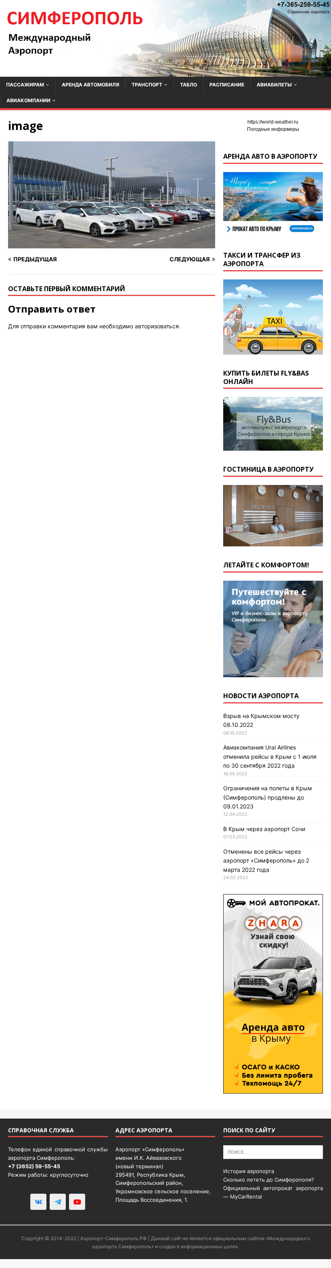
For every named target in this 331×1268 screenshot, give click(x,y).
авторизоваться (157, 326)
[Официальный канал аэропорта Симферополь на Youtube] (77, 1202)
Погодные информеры (273, 129)
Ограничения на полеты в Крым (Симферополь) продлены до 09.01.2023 (267, 797)
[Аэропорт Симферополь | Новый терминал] (165, 71)
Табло (188, 85)
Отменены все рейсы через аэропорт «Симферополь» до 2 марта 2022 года (266, 860)
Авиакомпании (28, 100)
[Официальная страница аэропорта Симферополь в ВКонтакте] (38, 1202)
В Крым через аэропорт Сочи (264, 828)
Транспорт (147, 85)
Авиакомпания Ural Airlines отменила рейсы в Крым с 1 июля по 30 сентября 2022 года (269, 756)
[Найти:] (273, 1151)
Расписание (226, 85)
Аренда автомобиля (90, 85)
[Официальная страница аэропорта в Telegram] (58, 1202)
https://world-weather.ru (272, 122)
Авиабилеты (274, 85)
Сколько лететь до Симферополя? (268, 1179)
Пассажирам (25, 85)
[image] (111, 243)
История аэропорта (248, 1171)
